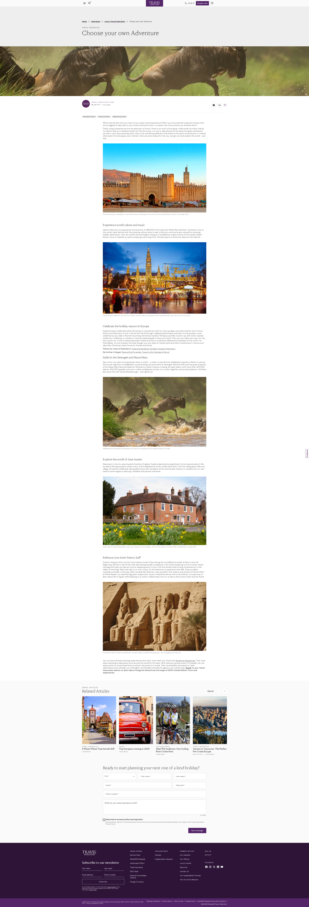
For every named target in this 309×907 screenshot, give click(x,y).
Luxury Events (185, 863)
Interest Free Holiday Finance (138, 876)
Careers (158, 855)
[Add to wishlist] (225, 105)
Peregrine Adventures (185, 660)
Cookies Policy (190, 901)
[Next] (224, 691)
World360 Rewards (137, 859)
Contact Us (184, 871)
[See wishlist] (212, 3)
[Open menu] (84, 3)
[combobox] (119, 776)
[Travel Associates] (154, 3)
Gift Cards (134, 871)
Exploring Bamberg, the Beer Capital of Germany (154, 349)
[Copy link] (219, 105)
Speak (188, 668)
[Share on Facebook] (213, 105)
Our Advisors (185, 855)
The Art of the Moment (189, 880)
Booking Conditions (153, 901)
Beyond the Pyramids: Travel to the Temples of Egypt (145, 352)
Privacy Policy (93, 890)
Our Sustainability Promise (190, 875)
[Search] (89, 3)
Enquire (202, 3)
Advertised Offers (137, 863)
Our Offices (184, 859)
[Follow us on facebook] (206, 867)
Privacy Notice (167, 901)
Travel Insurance (136, 867)
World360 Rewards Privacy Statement (214, 904)
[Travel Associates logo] (89, 856)
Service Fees (135, 855)
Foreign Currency (137, 882)
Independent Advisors (164, 859)
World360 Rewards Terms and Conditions (212, 901)
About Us (183, 867)
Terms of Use (111, 887)
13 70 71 (191, 3)
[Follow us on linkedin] (218, 867)
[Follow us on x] (214, 867)
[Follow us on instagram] (210, 867)
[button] (197, 830)
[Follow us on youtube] (221, 867)
